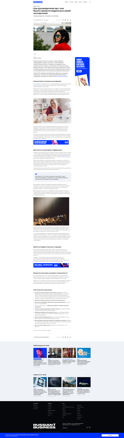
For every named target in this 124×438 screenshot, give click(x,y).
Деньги (78, 408)
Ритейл (78, 412)
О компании (35, 407)
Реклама (64, 405)
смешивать (38, 83)
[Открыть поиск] (90, 2)
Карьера (64, 412)
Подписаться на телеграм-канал (41, 337)
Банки (64, 408)
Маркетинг (79, 405)
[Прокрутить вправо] (90, 346)
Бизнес (38, 6)
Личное (78, 410)
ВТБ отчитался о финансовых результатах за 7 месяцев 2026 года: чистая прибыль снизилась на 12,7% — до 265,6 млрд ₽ (54, 392)
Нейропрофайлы (51, 410)
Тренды (78, 418)
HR (63, 417)
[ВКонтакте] (90, 427)
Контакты (35, 408)
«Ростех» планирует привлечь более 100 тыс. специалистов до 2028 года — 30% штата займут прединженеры (40, 392)
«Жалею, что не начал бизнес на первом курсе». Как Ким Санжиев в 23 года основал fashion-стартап (54, 362)
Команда (35, 405)
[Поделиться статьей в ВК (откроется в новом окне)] (65, 20)
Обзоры (49, 412)
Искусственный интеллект (68, 407)
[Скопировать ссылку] (70, 20)
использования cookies (25, 434)
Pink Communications (61, 76)
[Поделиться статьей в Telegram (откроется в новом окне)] (63, 20)
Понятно (110, 435)
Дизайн (64, 415)
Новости (50, 405)
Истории (50, 407)
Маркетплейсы (80, 407)
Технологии (79, 417)
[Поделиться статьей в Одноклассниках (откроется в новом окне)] (68, 20)
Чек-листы (50, 413)
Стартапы (79, 415)
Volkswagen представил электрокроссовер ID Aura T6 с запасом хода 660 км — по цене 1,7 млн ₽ (83, 391)
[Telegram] (87, 427)
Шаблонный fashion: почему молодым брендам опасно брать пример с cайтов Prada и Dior (83, 362)
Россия (78, 413)
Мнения (35, 6)
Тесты (49, 415)
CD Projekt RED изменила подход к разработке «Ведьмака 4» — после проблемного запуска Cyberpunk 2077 (68, 392)
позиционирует (64, 155)
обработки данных (34, 434)
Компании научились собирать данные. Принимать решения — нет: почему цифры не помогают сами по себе (40, 363)
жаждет (66, 275)
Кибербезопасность (67, 413)
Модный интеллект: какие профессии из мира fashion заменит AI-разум (69, 361)
